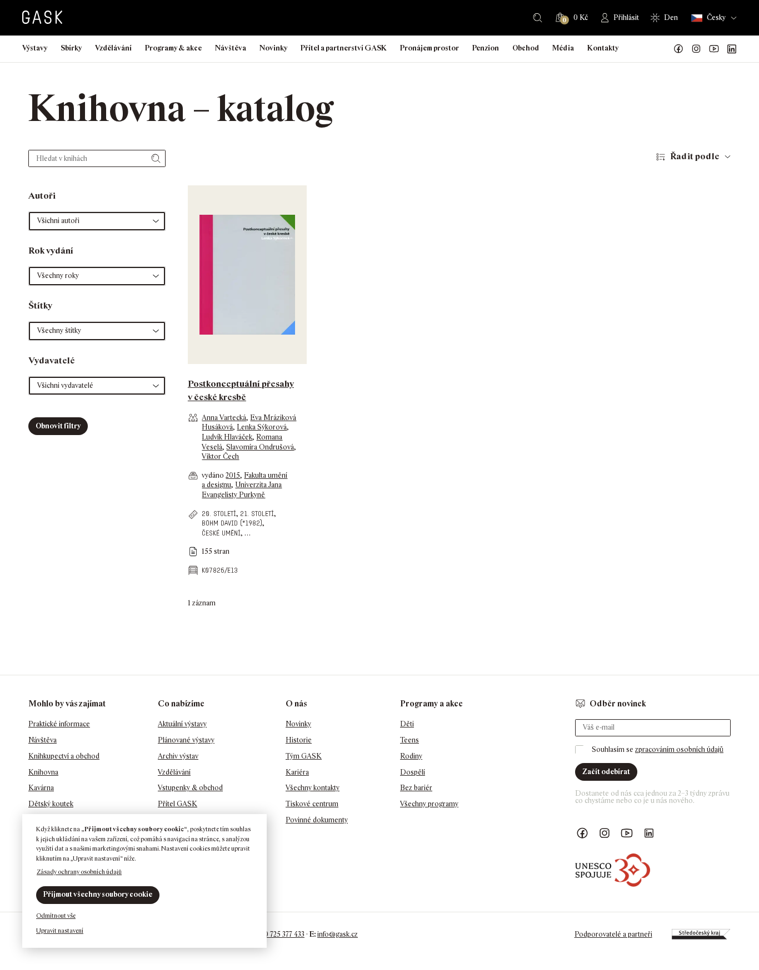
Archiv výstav (178, 756)
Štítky (40, 305)
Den (671, 17)
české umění (221, 533)
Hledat (537, 18)
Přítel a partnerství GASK (344, 48)
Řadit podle (695, 156)
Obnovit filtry (58, 426)
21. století (257, 513)
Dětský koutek (50, 804)
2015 (233, 475)
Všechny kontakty (312, 788)
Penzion (485, 48)
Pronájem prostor (429, 48)
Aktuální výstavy (182, 724)
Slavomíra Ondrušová (260, 447)
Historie (299, 740)
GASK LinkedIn (732, 49)
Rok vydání (50, 250)
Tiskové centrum (312, 804)
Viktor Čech (220, 456)
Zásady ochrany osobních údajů (79, 872)
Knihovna (43, 772)
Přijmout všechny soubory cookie (97, 894)
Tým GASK (304, 756)
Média (563, 48)
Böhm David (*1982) (232, 523)
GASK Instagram (696, 49)
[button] (97, 221)
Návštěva (230, 48)
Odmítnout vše (56, 916)
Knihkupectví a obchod (63, 756)
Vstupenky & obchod (190, 788)
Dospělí (412, 772)
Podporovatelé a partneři (613, 934)
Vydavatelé (51, 360)
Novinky (273, 48)
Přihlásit (626, 17)
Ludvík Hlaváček (227, 437)
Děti (407, 724)
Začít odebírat (606, 771)
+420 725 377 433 (278, 934)
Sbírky (71, 48)
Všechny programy (429, 804)
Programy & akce (173, 48)
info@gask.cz (337, 934)
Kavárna (41, 788)
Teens (409, 740)
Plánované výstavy (186, 740)
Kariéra (297, 772)
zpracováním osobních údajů (679, 749)
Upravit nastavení (59, 930)
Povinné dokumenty (317, 820)
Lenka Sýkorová (262, 427)
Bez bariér (416, 788)
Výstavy (34, 48)
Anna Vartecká (224, 417)
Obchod (525, 48)
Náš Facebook (678, 49)
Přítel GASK (177, 804)
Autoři (42, 195)
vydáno (214, 475)
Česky (716, 18)
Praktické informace (59, 724)
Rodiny (411, 756)
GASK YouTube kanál (714, 49)
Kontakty (602, 48)
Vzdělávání (113, 48)
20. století (219, 513)
